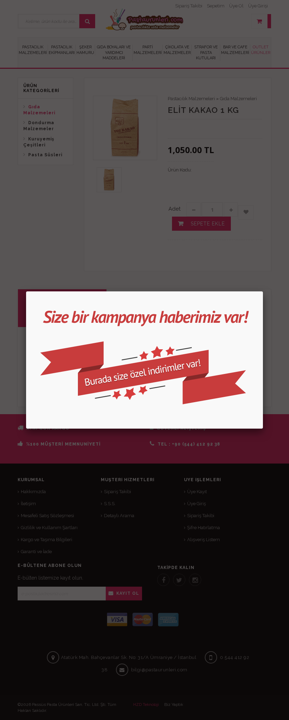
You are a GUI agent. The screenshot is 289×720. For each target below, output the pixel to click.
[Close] (263, 291)
